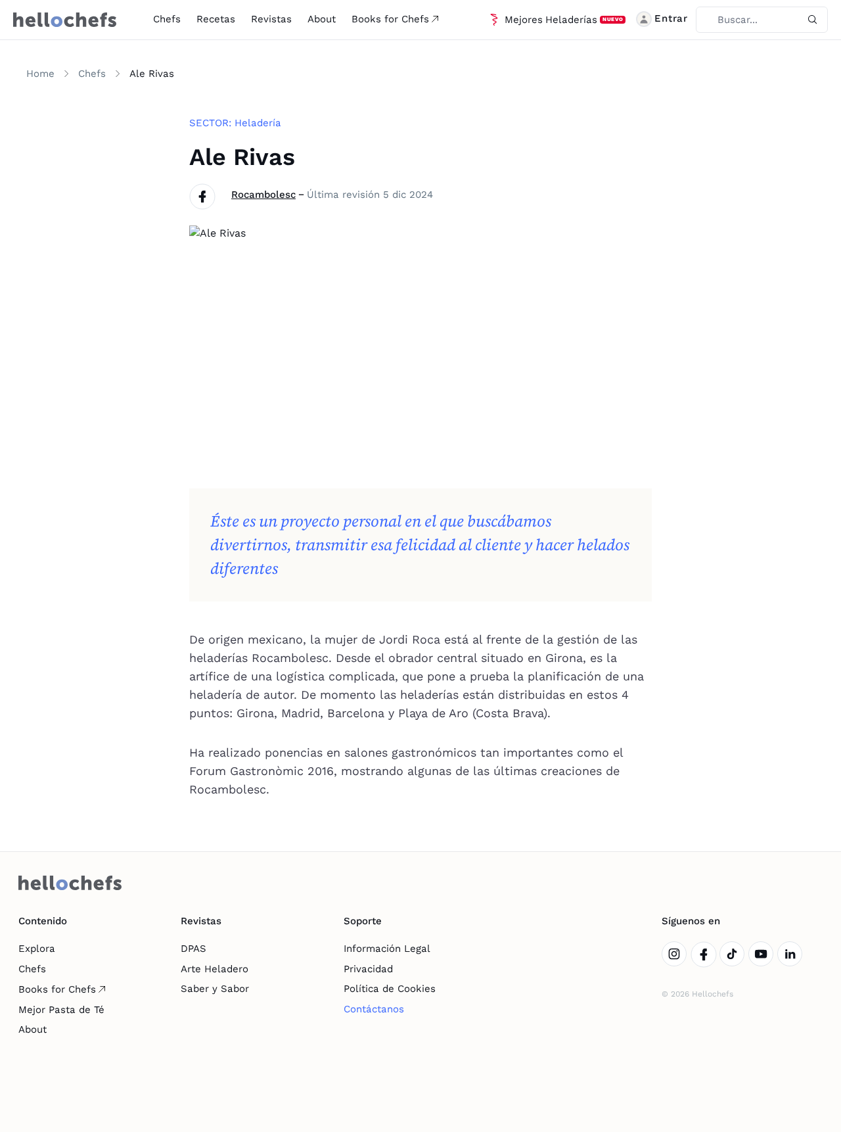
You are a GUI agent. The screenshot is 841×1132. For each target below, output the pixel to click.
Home (40, 73)
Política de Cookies (390, 989)
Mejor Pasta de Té (61, 1010)
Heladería (258, 123)
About (321, 19)
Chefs (167, 19)
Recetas (215, 19)
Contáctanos (374, 1009)
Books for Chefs (390, 19)
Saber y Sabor (215, 989)
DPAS (193, 949)
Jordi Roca (409, 639)
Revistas (271, 19)
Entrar (671, 18)
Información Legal (387, 949)
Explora (36, 949)
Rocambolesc (263, 194)
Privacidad (368, 969)
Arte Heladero (214, 969)
